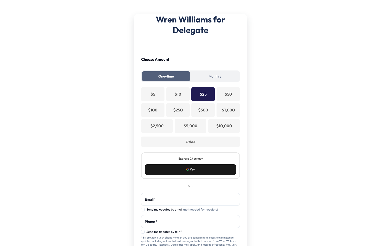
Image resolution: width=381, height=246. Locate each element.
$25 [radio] (203, 94)
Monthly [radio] (215, 76)
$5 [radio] (153, 94)
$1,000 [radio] (228, 110)
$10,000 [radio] (224, 125)
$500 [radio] (203, 110)
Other (190, 142)
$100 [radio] (152, 110)
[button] (190, 169)
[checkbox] (143, 209)
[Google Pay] (190, 169)
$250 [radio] (178, 110)
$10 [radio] (178, 94)
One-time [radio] (166, 76)
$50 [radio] (228, 94)
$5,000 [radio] (190, 125)
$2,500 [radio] (157, 125)
